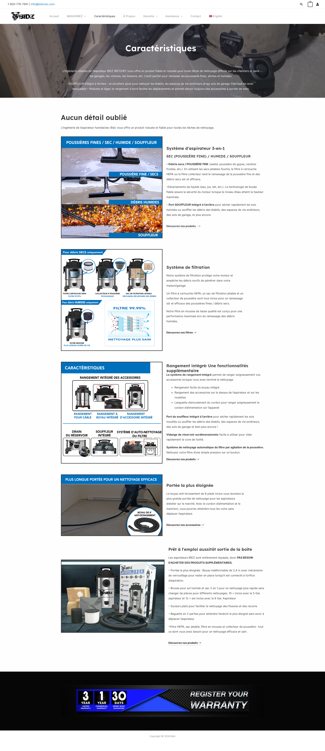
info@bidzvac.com (43, 4)
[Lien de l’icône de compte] (317, 4)
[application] (84, 16)
